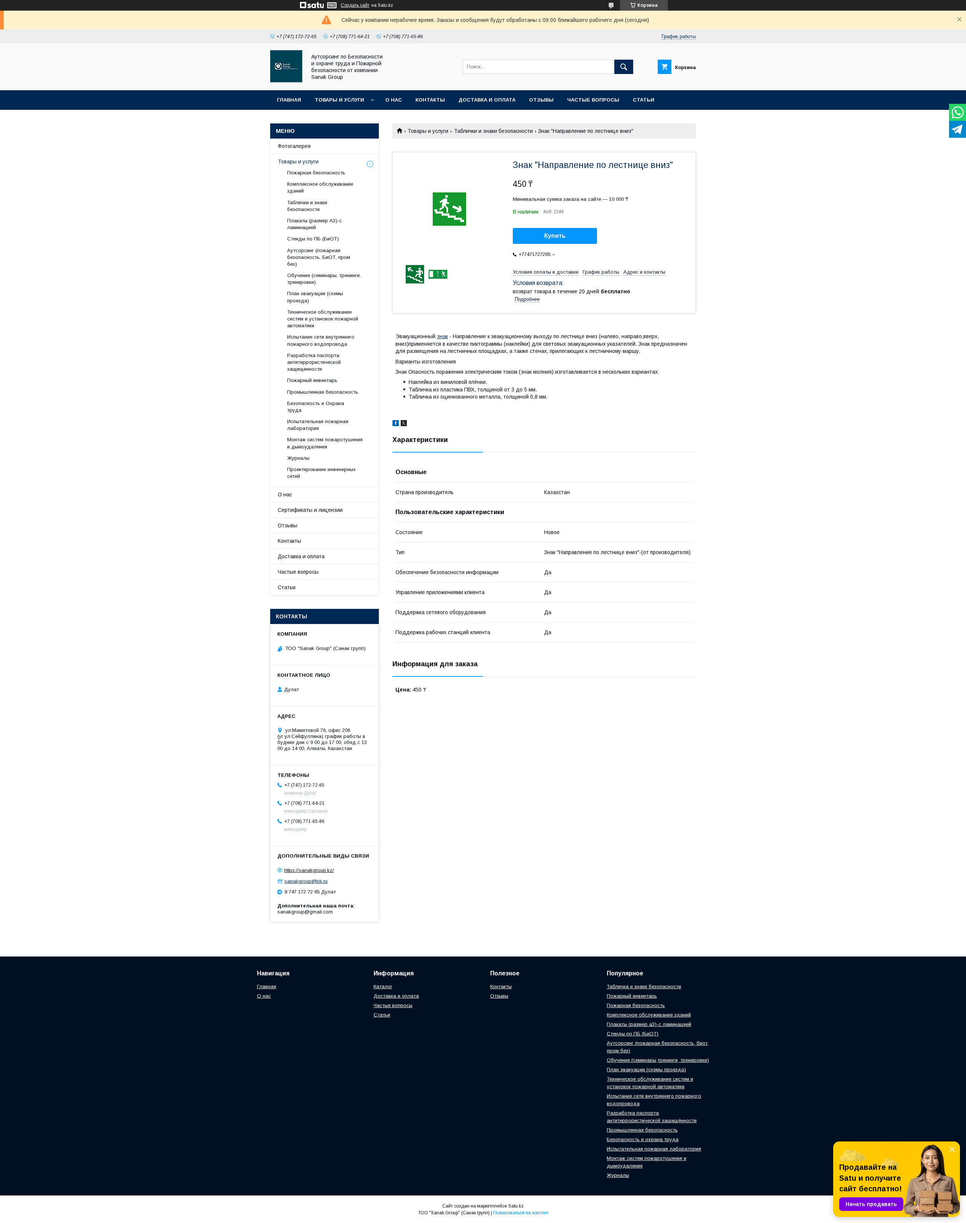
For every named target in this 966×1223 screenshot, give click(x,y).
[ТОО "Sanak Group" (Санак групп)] (286, 80)
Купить (555, 236)
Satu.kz (516, 1206)
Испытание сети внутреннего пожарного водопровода (320, 340)
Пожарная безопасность (316, 173)
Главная (289, 100)
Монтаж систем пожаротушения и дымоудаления (325, 443)
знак (442, 336)
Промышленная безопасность (322, 392)
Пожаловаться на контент (520, 1212)
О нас (393, 100)
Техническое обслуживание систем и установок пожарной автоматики (322, 318)
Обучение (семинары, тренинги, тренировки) (324, 279)
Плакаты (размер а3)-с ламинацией (649, 1024)
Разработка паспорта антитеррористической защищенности (314, 362)
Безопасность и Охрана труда (315, 406)
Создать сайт (355, 5)
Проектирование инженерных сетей (321, 473)
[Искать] (623, 67)
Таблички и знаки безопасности (493, 131)
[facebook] (395, 424)
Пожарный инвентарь (312, 380)
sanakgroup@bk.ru (306, 881)
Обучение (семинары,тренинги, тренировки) (658, 1060)
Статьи (643, 100)
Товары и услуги (339, 100)
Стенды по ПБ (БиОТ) (313, 239)
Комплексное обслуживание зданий (320, 187)
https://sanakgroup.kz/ (309, 870)
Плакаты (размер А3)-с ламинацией (314, 224)
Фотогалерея (294, 146)
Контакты (430, 100)
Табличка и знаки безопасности (644, 986)
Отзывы (541, 100)
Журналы (298, 458)
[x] (404, 424)
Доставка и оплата (486, 100)
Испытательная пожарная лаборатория (317, 425)
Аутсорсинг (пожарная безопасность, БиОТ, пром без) (318, 257)
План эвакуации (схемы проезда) (315, 297)
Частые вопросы (593, 100)
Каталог (383, 986)
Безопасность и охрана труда (642, 1139)
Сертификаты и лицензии (310, 510)
